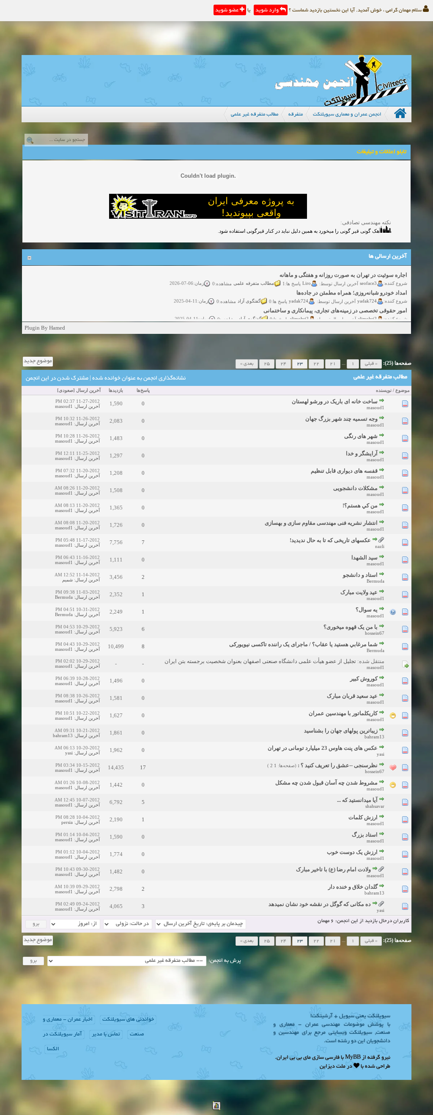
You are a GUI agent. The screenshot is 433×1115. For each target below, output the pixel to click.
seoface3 (368, 277)
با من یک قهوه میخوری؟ (350, 627)
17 (143, 767)
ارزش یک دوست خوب (352, 852)
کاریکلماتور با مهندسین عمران (343, 713)
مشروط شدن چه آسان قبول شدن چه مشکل (326, 782)
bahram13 (374, 736)
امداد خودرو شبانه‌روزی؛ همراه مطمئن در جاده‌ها (351, 287)
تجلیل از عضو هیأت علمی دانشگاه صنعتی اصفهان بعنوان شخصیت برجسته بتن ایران (260, 661)
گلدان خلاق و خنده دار (353, 887)
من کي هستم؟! (360, 505)
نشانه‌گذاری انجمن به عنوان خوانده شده (139, 378)
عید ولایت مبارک (359, 592)
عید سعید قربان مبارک (352, 696)
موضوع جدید (38, 361)
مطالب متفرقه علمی (253, 277)
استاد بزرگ (365, 834)
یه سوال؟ (367, 609)
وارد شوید (267, 11)
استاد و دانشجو (360, 575)
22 (316, 363)
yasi (380, 754)
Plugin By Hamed (45, 328)
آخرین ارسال (88, 390)
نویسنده (384, 390)
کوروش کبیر (364, 678)
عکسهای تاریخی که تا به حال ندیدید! (330, 540)
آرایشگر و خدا (362, 453)
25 (267, 363)
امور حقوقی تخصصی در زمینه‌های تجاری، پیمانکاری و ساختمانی (335, 305)
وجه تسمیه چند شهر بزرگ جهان (341, 419)
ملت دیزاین (332, 1067)
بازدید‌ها (116, 390)
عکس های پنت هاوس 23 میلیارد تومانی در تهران (323, 748)
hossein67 (374, 633)
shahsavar (374, 806)
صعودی (66, 390)
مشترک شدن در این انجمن (57, 378)
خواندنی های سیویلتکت (128, 1020)
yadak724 (367, 295)
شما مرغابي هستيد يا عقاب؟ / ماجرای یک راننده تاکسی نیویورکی (303, 644)
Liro (306, 277)
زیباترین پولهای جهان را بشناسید (341, 730)
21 (333, 363)
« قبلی (371, 363)
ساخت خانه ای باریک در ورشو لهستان (335, 401)
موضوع (402, 390)
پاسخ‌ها (143, 390)
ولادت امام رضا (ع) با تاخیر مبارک (333, 869)
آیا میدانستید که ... (357, 800)
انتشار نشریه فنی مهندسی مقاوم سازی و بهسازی (321, 523)
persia (67, 822)
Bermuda (375, 581)
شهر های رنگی (361, 436)
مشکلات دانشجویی (355, 488)
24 (283, 363)
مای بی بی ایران (294, 1058)
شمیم (67, 579)
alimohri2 (367, 313)
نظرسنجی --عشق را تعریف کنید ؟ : (338, 765)
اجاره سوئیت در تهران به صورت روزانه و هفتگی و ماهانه (343, 270)
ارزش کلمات (363, 817)
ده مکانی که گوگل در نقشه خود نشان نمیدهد (320, 904)
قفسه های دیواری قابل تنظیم (344, 471)
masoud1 (375, 407)
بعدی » (246, 363)
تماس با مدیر (106, 1035)
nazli (379, 546)
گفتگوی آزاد (249, 295)
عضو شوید (227, 11)
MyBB (353, 1058)
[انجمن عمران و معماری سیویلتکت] (341, 104)
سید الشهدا (364, 557)
